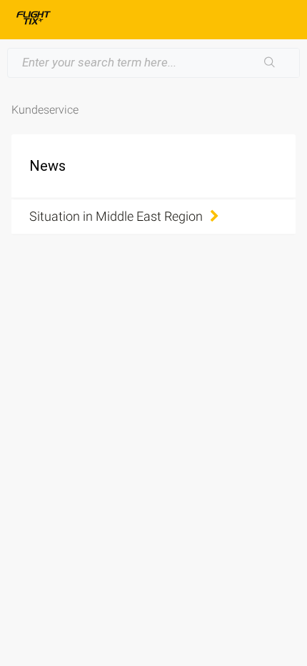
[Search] (270, 63)
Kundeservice (45, 109)
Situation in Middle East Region (116, 216)
